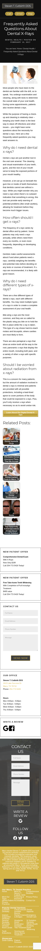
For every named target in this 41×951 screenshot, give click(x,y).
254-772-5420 (15, 689)
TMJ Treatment (20, 928)
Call (9, 14)
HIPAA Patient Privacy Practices (8, 902)
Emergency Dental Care (31, 916)
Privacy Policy (32, 897)
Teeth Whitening (31, 928)
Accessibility (19, 900)
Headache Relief (18, 921)
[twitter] (20, 839)
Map (30, 14)
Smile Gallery (7, 940)
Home (4, 891)
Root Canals (7, 928)
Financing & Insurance (19, 898)
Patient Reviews (17, 941)
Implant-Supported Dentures (6, 917)
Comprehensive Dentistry (32, 892)
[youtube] (25, 839)
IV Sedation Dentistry (31, 921)
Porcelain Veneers (6, 925)
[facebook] (15, 839)
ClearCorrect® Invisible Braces (20, 911)
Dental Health (13, 40)
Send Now (20, 658)
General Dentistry (5, 921)
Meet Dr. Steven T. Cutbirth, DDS (19, 893)
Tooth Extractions (6, 932)
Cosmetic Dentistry (6, 910)
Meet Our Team (5, 898)
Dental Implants (30, 910)
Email (20, 14)
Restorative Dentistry (19, 925)
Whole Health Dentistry (32, 925)
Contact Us (30, 900)
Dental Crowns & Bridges (20, 916)
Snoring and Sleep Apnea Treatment (19, 933)
